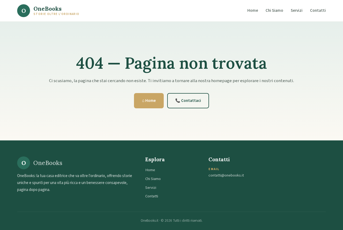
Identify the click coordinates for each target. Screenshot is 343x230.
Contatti (318, 10)
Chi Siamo (274, 10)
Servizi (297, 10)
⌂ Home (149, 100)
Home (252, 10)
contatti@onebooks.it (226, 175)
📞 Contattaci (188, 100)
